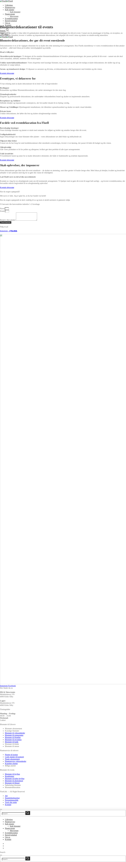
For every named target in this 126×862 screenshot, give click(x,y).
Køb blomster (15, 12)
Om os (7, 23)
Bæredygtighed (11, 21)
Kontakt (8, 839)
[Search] (27, 813)
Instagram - (8, 231)
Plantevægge (10, 14)
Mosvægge (14, 16)
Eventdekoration (11, 18)
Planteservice (10, 7)
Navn (2, 208)
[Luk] (1, 809)
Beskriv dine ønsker (8, 220)
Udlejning (9, 5)
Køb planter (9, 10)
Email (2, 211)
